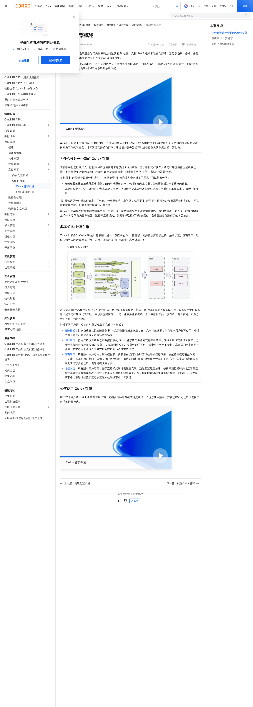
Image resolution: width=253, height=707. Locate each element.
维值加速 (70, 368)
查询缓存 (70, 354)
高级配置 (123, 24)
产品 (48, 6)
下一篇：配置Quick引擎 (181, 483)
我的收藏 (191, 44)
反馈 (136, 500)
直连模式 (70, 330)
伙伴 (100, 6)
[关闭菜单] (6, 6)
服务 (109, 6)
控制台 (222, 5)
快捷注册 (24, 60)
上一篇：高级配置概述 (77, 483)
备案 (214, 5)
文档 (206, 5)
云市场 (90, 6)
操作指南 (98, 24)
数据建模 (111, 24)
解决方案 (59, 6)
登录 (245, 5)
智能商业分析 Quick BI (79, 24)
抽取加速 (70, 340)
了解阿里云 (122, 6)
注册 (231, 5)
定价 (80, 6)
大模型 (38, 6)
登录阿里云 (55, 60)
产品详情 (173, 44)
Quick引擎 (137, 24)
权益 (71, 6)
